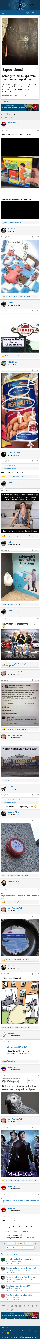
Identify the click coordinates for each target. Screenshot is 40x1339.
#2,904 (37, 370)
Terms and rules (15, 1331)
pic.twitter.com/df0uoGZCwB (17, 1231)
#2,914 (37, 916)
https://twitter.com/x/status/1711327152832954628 (20, 897)
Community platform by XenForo (19, 1337)
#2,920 (37, 1216)
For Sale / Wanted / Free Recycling (19, 1270)
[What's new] (33, 13)
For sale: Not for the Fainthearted (20, 1277)
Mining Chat (15, 1297)
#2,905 (37, 461)
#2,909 (37, 680)
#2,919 (37, 1194)
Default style (7, 1328)
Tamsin (8, 1297)
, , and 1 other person (21, 536)
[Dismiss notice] (37, 68)
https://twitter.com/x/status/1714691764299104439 (20, 1201)
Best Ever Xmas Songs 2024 (18, 1286)
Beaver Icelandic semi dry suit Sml (21, 1268)
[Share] (32, 130)
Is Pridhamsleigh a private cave (19, 1259)
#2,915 (37, 974)
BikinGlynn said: (8, 465)
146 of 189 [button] (20, 1244)
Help (34, 1331)
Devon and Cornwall (16, 1261)
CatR (7, 1261)
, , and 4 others (18, 296)
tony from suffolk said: (10, 799)
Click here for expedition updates (15, 95)
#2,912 (37, 820)
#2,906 (37, 490)
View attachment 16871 (10, 469)
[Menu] (3, 13)
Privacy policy (26, 1331)
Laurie (5, 117)
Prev (11, 1244)
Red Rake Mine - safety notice (19, 1295)
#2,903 (37, 311)
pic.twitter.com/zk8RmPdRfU (16, 1047)
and (12, 223)
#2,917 (37, 1075)
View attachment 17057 (10, 803)
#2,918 (37, 1127)
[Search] (37, 13)
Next (28, 1244)
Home (4, 1333)
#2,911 (37, 795)
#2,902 (37, 237)
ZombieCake (10, 1288)
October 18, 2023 (27, 1237)
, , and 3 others (17, 875)
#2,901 (37, 131)
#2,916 (37, 1041)
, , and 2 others (17, 729)
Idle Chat (17, 1288)
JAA (7, 1270)
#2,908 (37, 619)
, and (16, 476)
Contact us (5, 1331)
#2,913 (37, 890)
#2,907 (37, 550)
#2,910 (37, 743)
